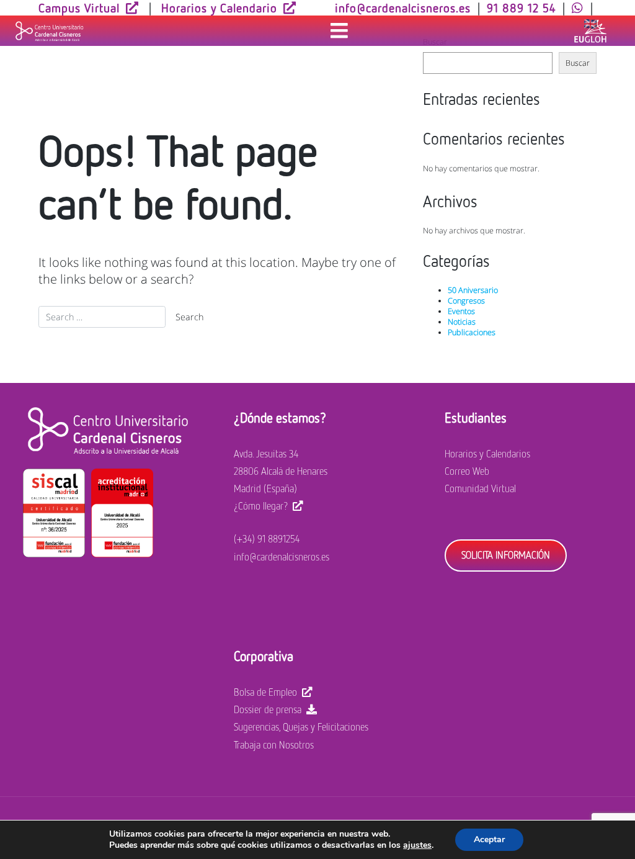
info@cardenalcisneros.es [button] (403, 7)
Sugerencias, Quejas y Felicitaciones (301, 727)
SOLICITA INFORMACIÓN (505, 555)
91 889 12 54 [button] (521, 7)
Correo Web (467, 471)
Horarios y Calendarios (487, 453)
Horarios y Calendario (219, 7)
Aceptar (489, 839)
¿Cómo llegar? (261, 506)
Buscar (578, 63)
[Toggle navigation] (339, 31)
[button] (578, 7)
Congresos (466, 300)
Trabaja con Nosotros (274, 745)
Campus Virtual (79, 7)
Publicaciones (471, 332)
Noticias (462, 322)
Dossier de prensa (267, 709)
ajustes (417, 845)
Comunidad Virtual (480, 488)
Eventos (461, 311)
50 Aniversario (473, 290)
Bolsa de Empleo (265, 692)
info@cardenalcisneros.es (281, 557)
